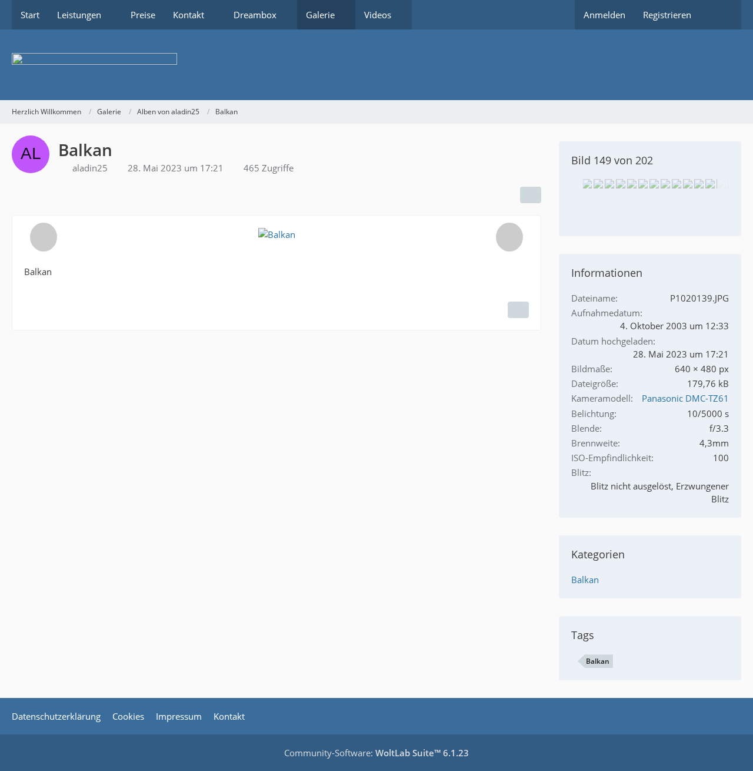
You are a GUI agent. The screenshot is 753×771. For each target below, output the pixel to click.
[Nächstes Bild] (509, 237)
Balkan (585, 579)
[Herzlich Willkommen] (376, 64)
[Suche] (720, 14)
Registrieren (667, 15)
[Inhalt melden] (518, 310)
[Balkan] (587, 183)
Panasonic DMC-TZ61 (685, 398)
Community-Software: (376, 753)
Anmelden (604, 15)
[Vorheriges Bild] (43, 237)
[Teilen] (530, 195)
